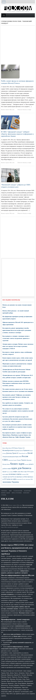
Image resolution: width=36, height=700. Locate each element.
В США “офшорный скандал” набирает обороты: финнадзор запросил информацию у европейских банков (17, 134)
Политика (27, 491)
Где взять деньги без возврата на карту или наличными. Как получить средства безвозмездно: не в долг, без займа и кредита (17, 419)
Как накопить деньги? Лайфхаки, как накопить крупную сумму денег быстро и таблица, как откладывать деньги (16, 397)
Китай (30, 453)
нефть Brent (21, 471)
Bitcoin (4, 448)
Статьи (3, 495)
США (5, 459)
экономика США (29, 479)
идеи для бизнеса (21, 468)
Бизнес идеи (5, 493)
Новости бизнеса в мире (24, 109)
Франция (29, 460)
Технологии (17, 491)
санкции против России (9, 477)
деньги (31, 464)
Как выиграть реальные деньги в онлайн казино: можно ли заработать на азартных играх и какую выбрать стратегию (17, 427)
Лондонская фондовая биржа (10, 456)
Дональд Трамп (11, 453)
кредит (4, 471)
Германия (26, 450)
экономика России (21, 479)
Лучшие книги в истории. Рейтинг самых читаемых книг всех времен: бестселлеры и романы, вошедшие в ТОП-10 (17, 346)
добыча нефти (6, 468)
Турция (19, 460)
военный (26, 464)
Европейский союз (23, 453)
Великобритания (8, 450)
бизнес (8, 464)
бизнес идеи (17, 463)
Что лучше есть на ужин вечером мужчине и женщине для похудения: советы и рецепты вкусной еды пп (17, 411)
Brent (7, 448)
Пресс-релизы (17, 493)
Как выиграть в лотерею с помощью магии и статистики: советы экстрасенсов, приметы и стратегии (15, 338)
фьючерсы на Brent (22, 477)
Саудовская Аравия (12, 460)
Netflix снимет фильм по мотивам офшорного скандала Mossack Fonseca (17, 82)
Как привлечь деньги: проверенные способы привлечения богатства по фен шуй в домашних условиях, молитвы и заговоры (16, 330)
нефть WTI (27, 471)
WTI (24, 448)
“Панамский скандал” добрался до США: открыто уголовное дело (16, 185)
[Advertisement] (18, 46)
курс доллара (10, 471)
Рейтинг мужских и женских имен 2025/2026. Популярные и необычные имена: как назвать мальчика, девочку (16, 383)
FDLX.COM (7, 499)
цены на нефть (12, 479)
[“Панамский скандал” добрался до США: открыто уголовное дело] (10, 175)
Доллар (4, 453)
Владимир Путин (18, 450)
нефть (15, 471)
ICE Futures (15, 448)
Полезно (26, 493)
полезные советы (15, 474)
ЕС (18, 453)
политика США (25, 474)
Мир (10, 491)
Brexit (10, 448)
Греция (31, 450)
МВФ (20, 456)
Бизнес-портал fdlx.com (7, 109)
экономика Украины (10, 482)
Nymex (20, 448)
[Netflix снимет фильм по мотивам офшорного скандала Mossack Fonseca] (10, 71)
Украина (23, 460)
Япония (4, 464)
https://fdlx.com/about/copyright (9, 527)
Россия (25, 456)
